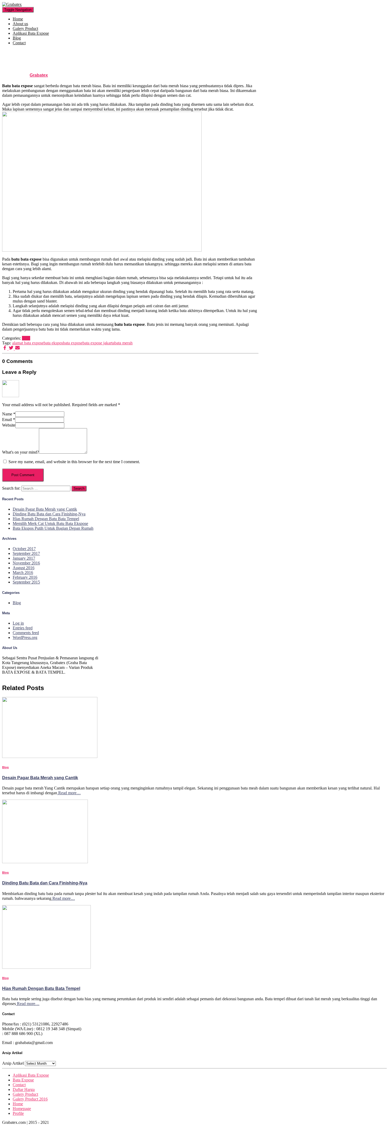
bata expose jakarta (98, 343)
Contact (19, 43)
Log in (18, 623)
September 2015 (26, 582)
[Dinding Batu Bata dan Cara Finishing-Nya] (45, 861)
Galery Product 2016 (30, 1099)
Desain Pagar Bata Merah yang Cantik (45, 509)
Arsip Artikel (13, 1063)
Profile (18, 1113)
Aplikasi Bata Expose (31, 33)
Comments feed (26, 632)
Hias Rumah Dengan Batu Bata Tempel (46, 518)
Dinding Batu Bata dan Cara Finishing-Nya (49, 514)
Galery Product (25, 28)
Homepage (22, 1108)
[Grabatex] (12, 4)
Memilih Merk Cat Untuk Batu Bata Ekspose (50, 523)
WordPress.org (25, 637)
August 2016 (23, 567)
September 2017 (26, 553)
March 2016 (23, 572)
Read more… (69, 793)
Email (8, 419)
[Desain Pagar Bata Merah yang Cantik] (49, 756)
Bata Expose (23, 1080)
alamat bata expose (28, 343)
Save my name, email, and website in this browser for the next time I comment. (74, 461)
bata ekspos (53, 343)
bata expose (73, 343)
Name (8, 414)
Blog (17, 38)
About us (20, 23)
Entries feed (23, 628)
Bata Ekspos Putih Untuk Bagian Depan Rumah (53, 528)
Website (8, 425)
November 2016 (26, 563)
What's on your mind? (20, 452)
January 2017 (24, 558)
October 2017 (24, 548)
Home (18, 19)
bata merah (123, 343)
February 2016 (25, 577)
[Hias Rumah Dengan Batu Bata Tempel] (46, 967)
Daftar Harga (24, 1089)
